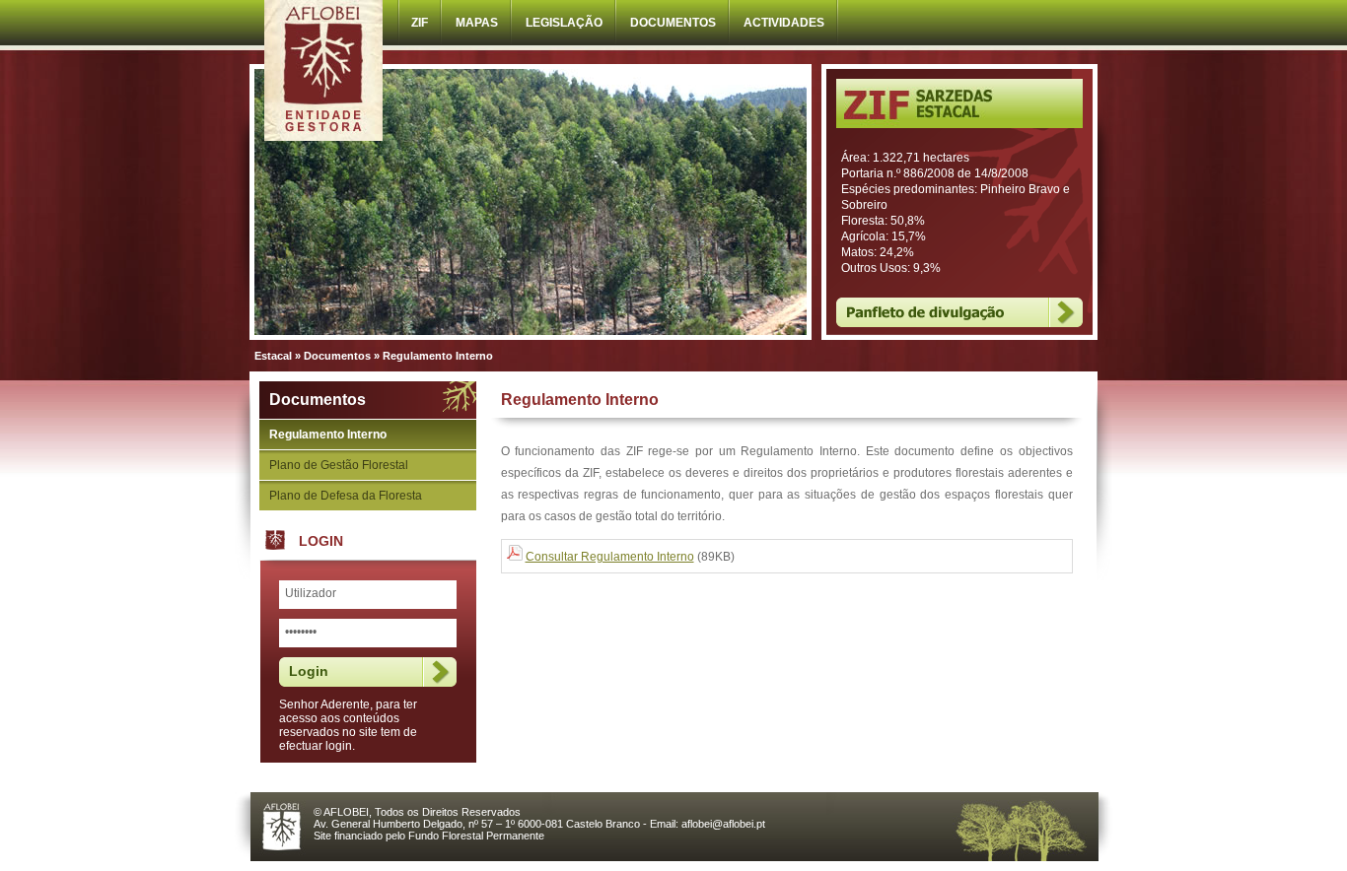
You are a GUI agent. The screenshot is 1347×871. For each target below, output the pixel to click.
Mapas (477, 23)
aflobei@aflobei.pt (723, 824)
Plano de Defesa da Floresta (345, 495)
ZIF (419, 23)
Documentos (673, 23)
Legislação (564, 23)
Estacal (273, 356)
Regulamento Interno (328, 434)
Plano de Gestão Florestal (338, 465)
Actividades (784, 23)
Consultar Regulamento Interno (610, 557)
